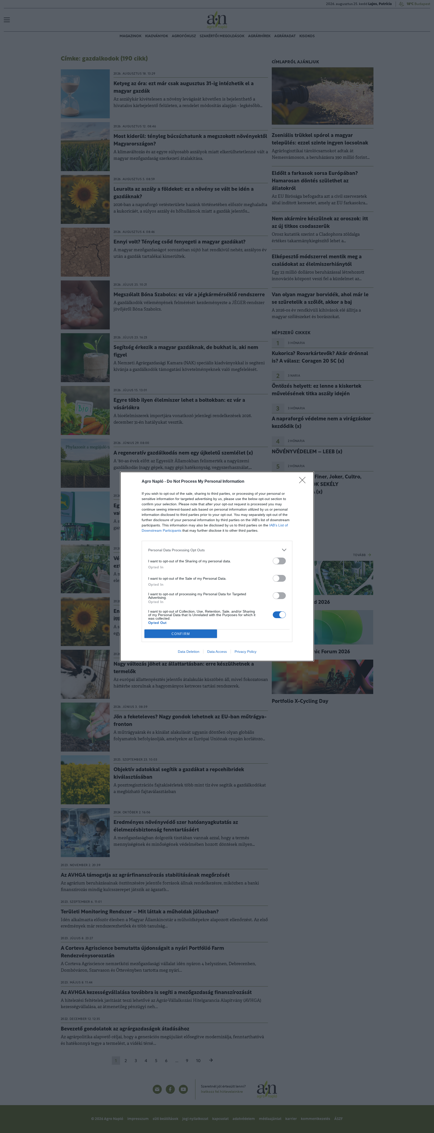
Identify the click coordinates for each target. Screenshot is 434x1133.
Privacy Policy (245, 652)
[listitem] (217, 550)
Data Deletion (188, 652)
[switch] (279, 561)
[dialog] (217, 566)
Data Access (217, 652)
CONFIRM (181, 634)
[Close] (304, 481)
